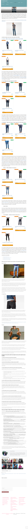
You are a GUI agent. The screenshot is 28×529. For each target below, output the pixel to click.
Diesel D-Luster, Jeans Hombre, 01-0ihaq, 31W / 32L (7, 179)
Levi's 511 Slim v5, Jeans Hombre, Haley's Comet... (7, 50)
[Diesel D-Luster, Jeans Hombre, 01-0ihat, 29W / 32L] (7, 190)
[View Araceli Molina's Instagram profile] (8, 452)
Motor (19, 2)
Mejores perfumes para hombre (7, 257)
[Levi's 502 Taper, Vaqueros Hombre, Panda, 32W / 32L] (7, 61)
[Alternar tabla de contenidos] (9, 470)
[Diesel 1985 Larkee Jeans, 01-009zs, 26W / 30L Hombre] (20, 174)
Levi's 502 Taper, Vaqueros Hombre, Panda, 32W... (7, 66)
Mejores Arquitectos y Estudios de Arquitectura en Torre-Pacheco (14, 501)
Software (7, 4)
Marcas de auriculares (5, 501)
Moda (5, 472)
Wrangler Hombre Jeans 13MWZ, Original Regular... (7, 134)
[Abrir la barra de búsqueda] (26, 6)
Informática (3, 2)
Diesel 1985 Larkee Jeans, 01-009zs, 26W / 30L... (20, 179)
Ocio (21, 2)
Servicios (3, 4)
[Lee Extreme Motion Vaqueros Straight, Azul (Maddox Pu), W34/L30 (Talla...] (20, 87)
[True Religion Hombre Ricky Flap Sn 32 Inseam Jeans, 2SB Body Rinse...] (7, 221)
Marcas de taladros (21, 504)
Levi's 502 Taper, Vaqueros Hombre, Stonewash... (19, 50)
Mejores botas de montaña (6, 258)
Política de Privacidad (23, 513)
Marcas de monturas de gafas (7, 259)
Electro (11, 2)
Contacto (14, 513)
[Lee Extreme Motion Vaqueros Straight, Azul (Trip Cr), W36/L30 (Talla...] (7, 103)
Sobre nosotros (15, 514)
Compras (15, 2)
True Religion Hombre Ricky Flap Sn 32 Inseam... (7, 226)
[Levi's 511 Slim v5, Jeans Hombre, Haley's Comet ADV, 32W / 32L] (7, 45)
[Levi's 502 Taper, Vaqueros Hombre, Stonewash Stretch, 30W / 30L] (20, 45)
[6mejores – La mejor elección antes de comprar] (4, 1)
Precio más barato (8, 54)
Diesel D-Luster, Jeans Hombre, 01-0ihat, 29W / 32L (7, 195)
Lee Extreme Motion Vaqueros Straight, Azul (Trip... (7, 108)
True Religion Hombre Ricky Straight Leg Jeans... (20, 226)
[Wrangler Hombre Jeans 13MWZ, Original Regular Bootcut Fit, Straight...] (7, 129)
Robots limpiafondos (4, 502)
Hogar (7, 2)
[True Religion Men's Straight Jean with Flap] (7, 237)
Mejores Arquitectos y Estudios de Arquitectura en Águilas (14, 498)
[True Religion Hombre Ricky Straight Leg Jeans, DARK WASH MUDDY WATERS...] (20, 221)
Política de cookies (18, 513)
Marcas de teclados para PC (22, 503)
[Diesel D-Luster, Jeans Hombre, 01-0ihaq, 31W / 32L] (7, 174)
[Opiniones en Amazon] (16, 135)
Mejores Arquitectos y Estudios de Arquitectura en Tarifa (14, 504)
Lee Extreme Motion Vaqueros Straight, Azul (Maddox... (20, 92)
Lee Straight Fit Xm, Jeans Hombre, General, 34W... (6, 92)
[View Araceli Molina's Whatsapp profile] (8, 453)
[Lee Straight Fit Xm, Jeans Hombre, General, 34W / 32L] (7, 87)
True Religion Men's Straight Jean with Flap (7, 242)
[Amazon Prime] (12, 52)
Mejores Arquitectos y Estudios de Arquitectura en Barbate (14, 509)
